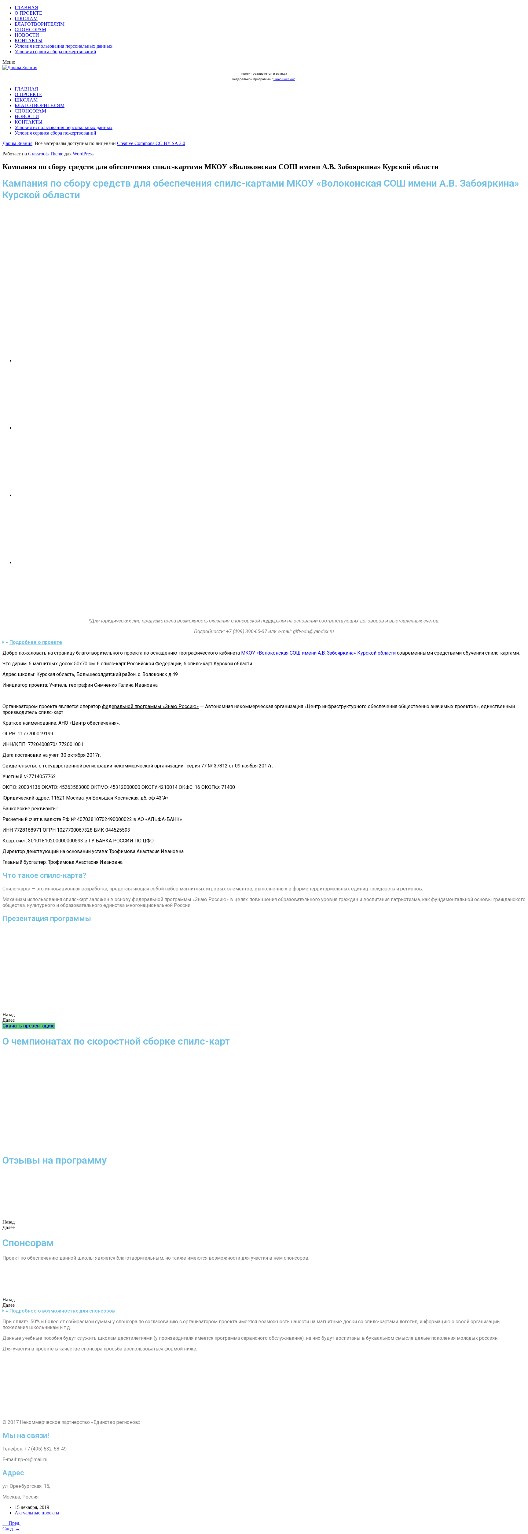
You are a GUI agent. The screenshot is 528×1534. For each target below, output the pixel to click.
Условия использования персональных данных (63, 46)
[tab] (264, 642)
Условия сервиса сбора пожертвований (55, 51)
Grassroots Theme (45, 153)
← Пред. (11, 1523)
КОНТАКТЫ (28, 40)
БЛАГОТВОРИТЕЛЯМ (39, 24)
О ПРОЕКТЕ (28, 13)
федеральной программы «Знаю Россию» (150, 706)
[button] (28, 1026)
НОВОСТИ (27, 35)
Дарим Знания (17, 143)
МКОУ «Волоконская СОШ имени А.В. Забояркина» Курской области (318, 653)
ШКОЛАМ (26, 18)
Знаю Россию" (284, 79)
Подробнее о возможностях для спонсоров (62, 1311)
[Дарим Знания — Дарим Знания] (19, 67)
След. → (11, 1528)
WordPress (83, 153)
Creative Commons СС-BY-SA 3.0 (151, 143)
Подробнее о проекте (35, 642)
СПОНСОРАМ (30, 29)
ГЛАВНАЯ (26, 7)
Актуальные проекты (37, 1512)
